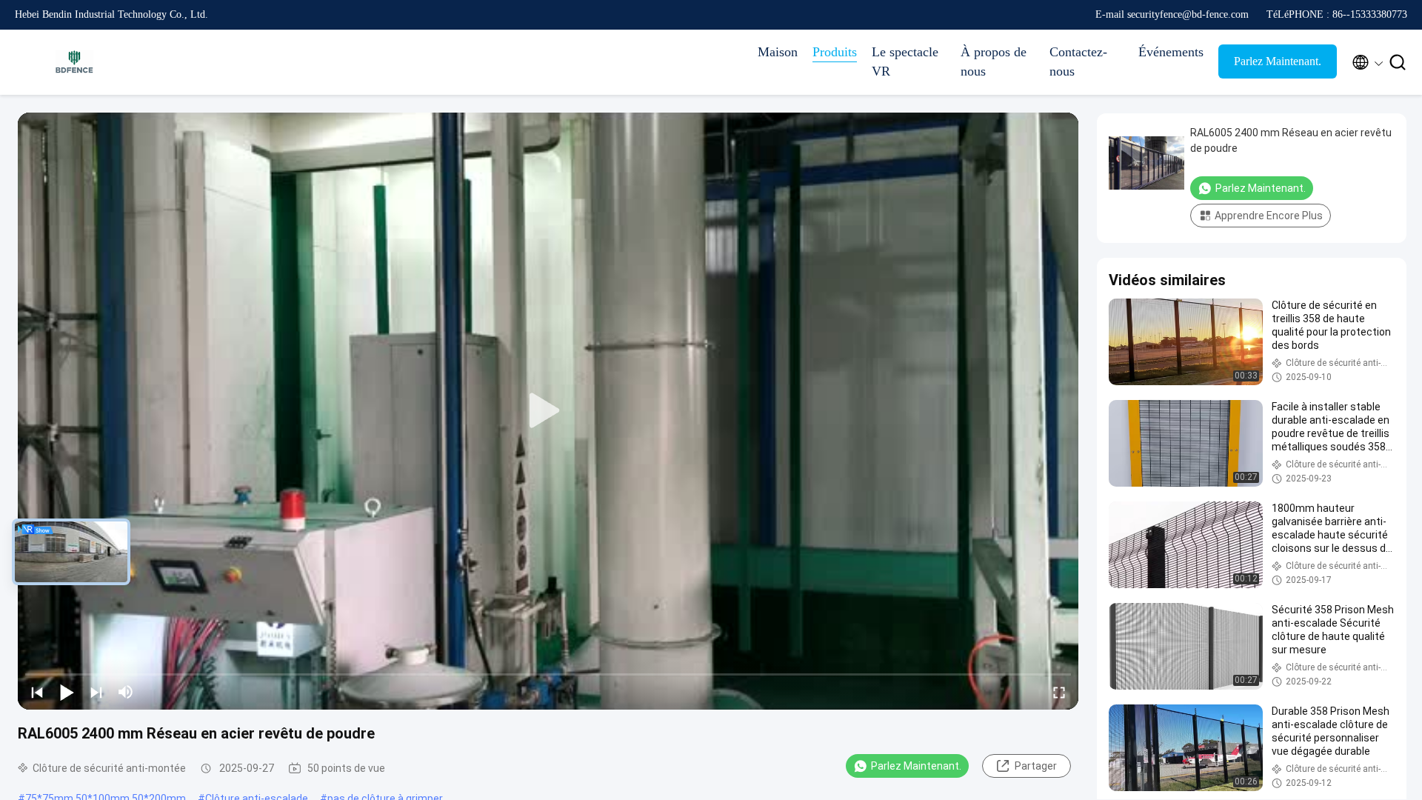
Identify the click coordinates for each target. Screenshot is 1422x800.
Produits (834, 51)
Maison (778, 51)
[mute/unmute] (126, 692)
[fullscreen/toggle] (1059, 692)
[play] (548, 411)
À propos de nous (994, 61)
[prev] (37, 692)
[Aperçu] (74, 62)
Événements (1171, 51)
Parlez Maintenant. (1277, 61)
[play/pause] (66, 692)
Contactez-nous (1078, 61)
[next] (96, 692)
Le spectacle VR (905, 61)
